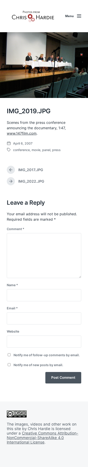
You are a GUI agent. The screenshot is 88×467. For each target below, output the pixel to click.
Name (12, 285)
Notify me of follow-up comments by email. (47, 355)
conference (21, 150)
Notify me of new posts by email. (38, 365)
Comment (15, 229)
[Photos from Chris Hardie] (33, 16)
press (56, 150)
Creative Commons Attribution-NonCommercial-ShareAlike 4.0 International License (42, 437)
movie (36, 150)
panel (46, 150)
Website (13, 331)
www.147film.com (22, 133)
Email (12, 308)
